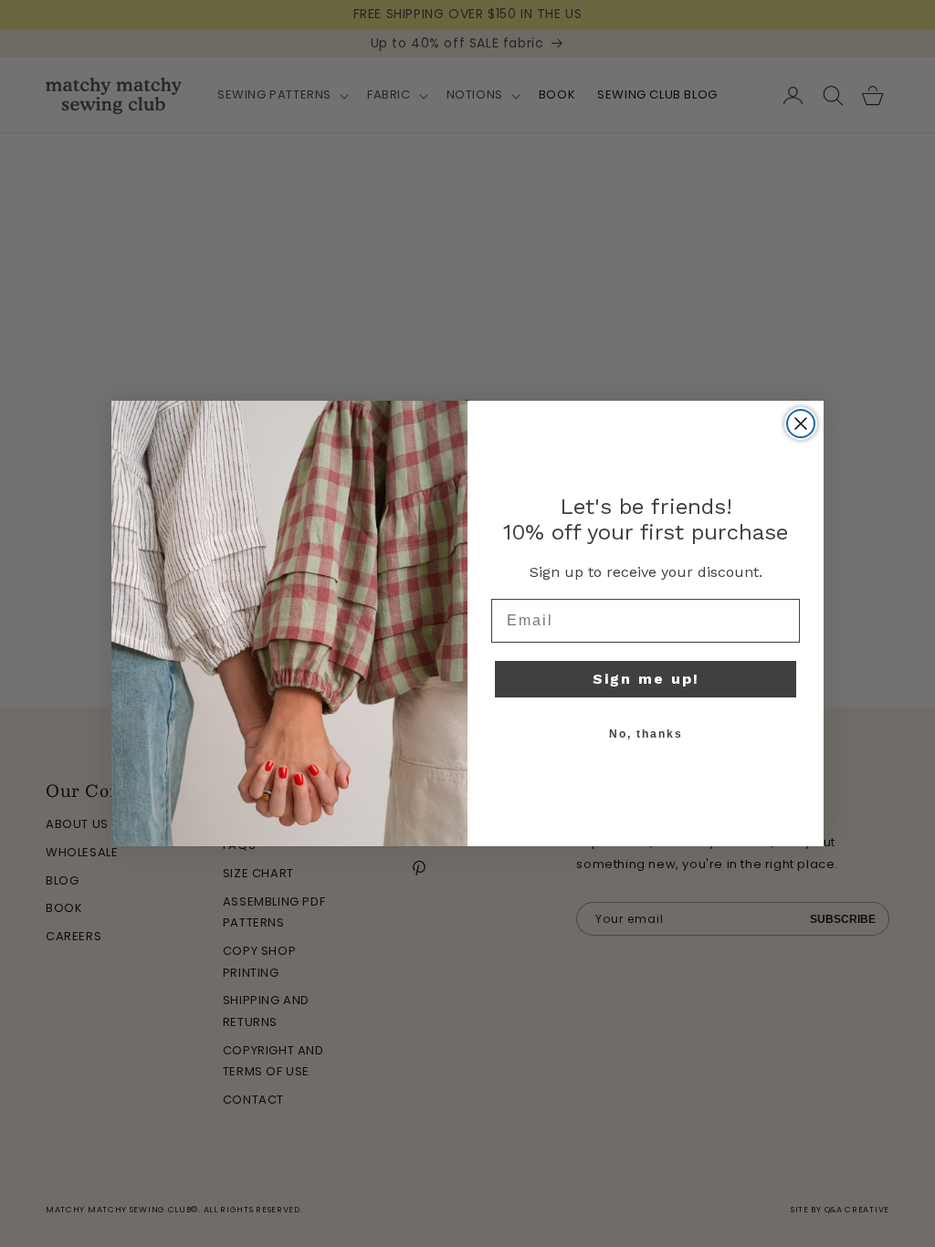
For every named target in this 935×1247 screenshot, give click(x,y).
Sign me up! (646, 678)
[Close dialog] (800, 423)
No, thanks (646, 734)
